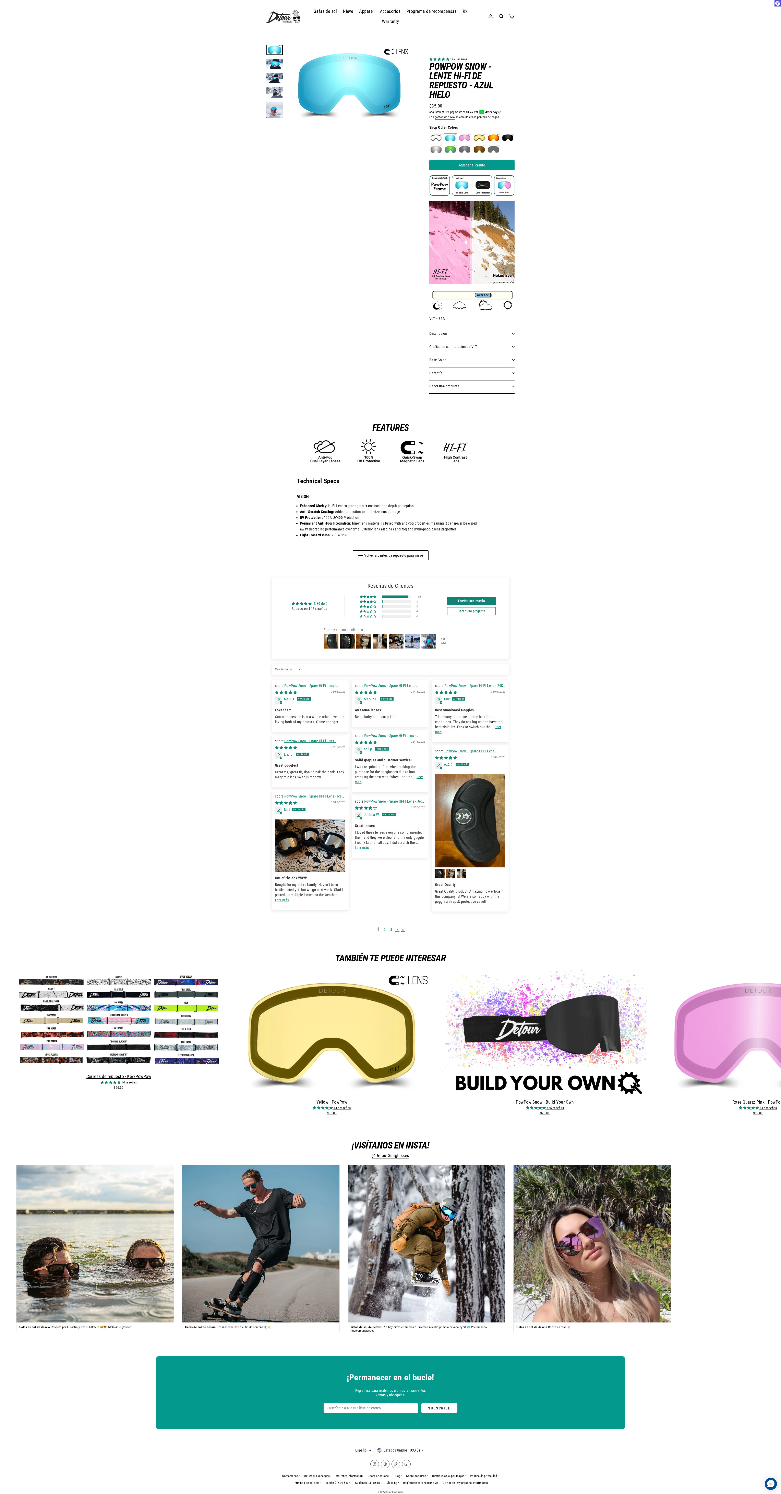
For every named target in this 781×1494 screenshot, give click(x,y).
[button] (439, 59)
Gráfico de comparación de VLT (453, 346)
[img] (286, 692)
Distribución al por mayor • (449, 1476)
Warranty (390, 21)
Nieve (348, 11)
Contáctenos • (291, 1476)
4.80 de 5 (320, 603)
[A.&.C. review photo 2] (440, 874)
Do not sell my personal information (465, 1483)
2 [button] (385, 929)
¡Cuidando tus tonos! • (369, 1483)
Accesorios (390, 11)
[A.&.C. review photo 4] (461, 874)
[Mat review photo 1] (310, 845)
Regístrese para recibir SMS (420, 1483)
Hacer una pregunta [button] (471, 611)
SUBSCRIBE (439, 1408)
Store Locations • (380, 1476)
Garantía (436, 373)
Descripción (438, 333)
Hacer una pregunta (444, 386)
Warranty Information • (350, 1476)
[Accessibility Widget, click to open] (777, 3)
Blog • (398, 1476)
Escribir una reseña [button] (471, 601)
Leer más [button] (282, 900)
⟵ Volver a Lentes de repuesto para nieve (390, 555)
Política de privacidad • (484, 1476)
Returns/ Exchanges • (318, 1476)
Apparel (366, 11)
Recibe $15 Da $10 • (337, 1483)
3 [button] (391, 929)
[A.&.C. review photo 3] (450, 874)
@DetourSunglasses (390, 1155)
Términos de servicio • (307, 1483)
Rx (465, 11)
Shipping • (392, 1483)
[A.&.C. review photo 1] (470, 821)
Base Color (437, 360)
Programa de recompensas (432, 11)
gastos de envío (445, 117)
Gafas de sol (325, 11)
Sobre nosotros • (417, 1476)
